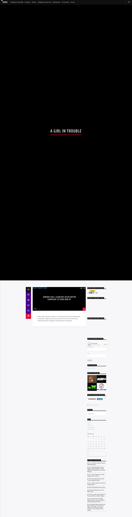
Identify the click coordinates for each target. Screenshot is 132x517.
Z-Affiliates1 (66, 2)
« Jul (88, 457)
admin (35, 311)
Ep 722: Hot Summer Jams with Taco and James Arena (95, 482)
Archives (28, 2)
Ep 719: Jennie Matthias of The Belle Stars (95, 493)
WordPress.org (90, 432)
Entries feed (90, 428)
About (34, 2)
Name (88, 356)
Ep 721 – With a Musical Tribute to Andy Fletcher (96, 486)
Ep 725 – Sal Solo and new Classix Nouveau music (96, 466)
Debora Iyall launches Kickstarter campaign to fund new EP (59, 301)
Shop (73, 2)
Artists (35, 291)
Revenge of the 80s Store (45, 2)
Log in (88, 427)
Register (89, 425)
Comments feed (91, 430)
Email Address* (90, 350)
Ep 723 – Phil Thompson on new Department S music (95, 478)
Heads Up (40, 291)
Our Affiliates (57, 2)
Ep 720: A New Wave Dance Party (96, 490)
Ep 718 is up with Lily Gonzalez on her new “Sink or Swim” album (96, 498)
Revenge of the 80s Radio (17, 2)
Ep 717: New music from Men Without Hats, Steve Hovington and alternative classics (96, 503)
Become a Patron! (91, 371)
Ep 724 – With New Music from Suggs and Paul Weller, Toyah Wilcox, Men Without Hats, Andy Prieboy (96, 472)
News (45, 291)
